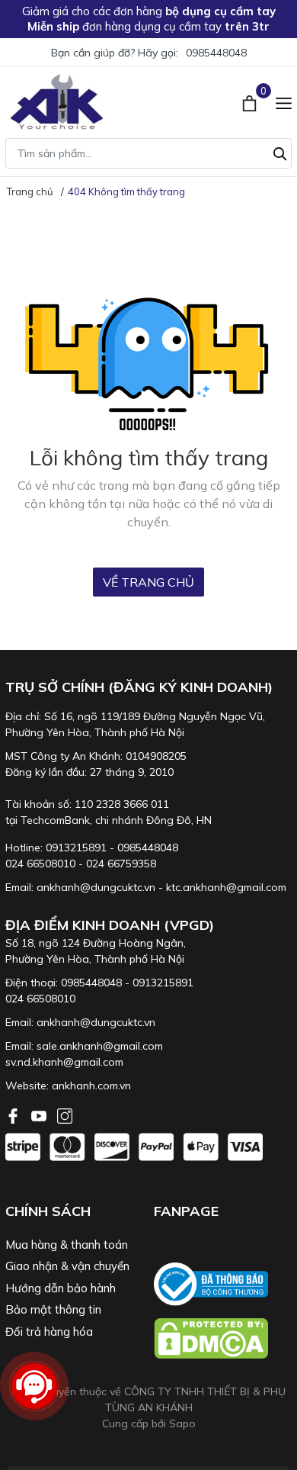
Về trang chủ (148, 582)
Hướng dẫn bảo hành (60, 1288)
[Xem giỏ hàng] (250, 101)
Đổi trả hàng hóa (49, 1331)
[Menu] (284, 101)
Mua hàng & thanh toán (66, 1244)
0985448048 (216, 53)
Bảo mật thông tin (53, 1309)
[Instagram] (64, 1114)
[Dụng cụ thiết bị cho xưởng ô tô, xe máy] (56, 101)
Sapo (182, 1423)
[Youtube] (40, 1114)
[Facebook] (14, 1114)
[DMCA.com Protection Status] (223, 1338)
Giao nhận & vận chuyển (67, 1266)
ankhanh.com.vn (91, 1085)
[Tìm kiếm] (280, 151)
